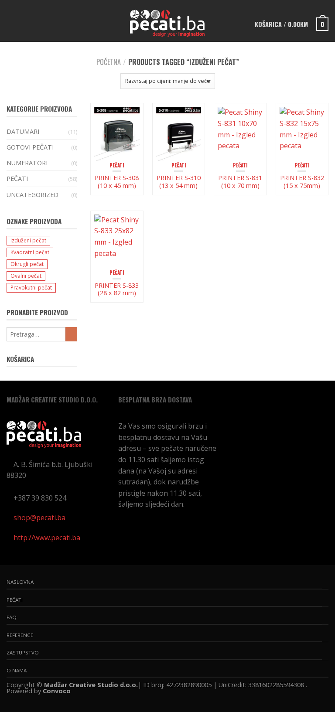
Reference (20, 635)
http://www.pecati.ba (47, 537)
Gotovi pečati (30, 147)
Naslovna (20, 582)
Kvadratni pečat (29, 252)
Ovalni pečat (25, 275)
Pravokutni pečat (31, 287)
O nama (17, 670)
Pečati (116, 165)
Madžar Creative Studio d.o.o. (91, 685)
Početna (108, 62)
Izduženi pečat (28, 240)
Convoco (57, 691)
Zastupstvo (23, 652)
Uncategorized (32, 195)
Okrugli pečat (27, 264)
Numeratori (27, 163)
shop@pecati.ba (39, 517)
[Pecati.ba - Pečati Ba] (167, 21)
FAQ (12, 617)
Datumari (23, 131)
